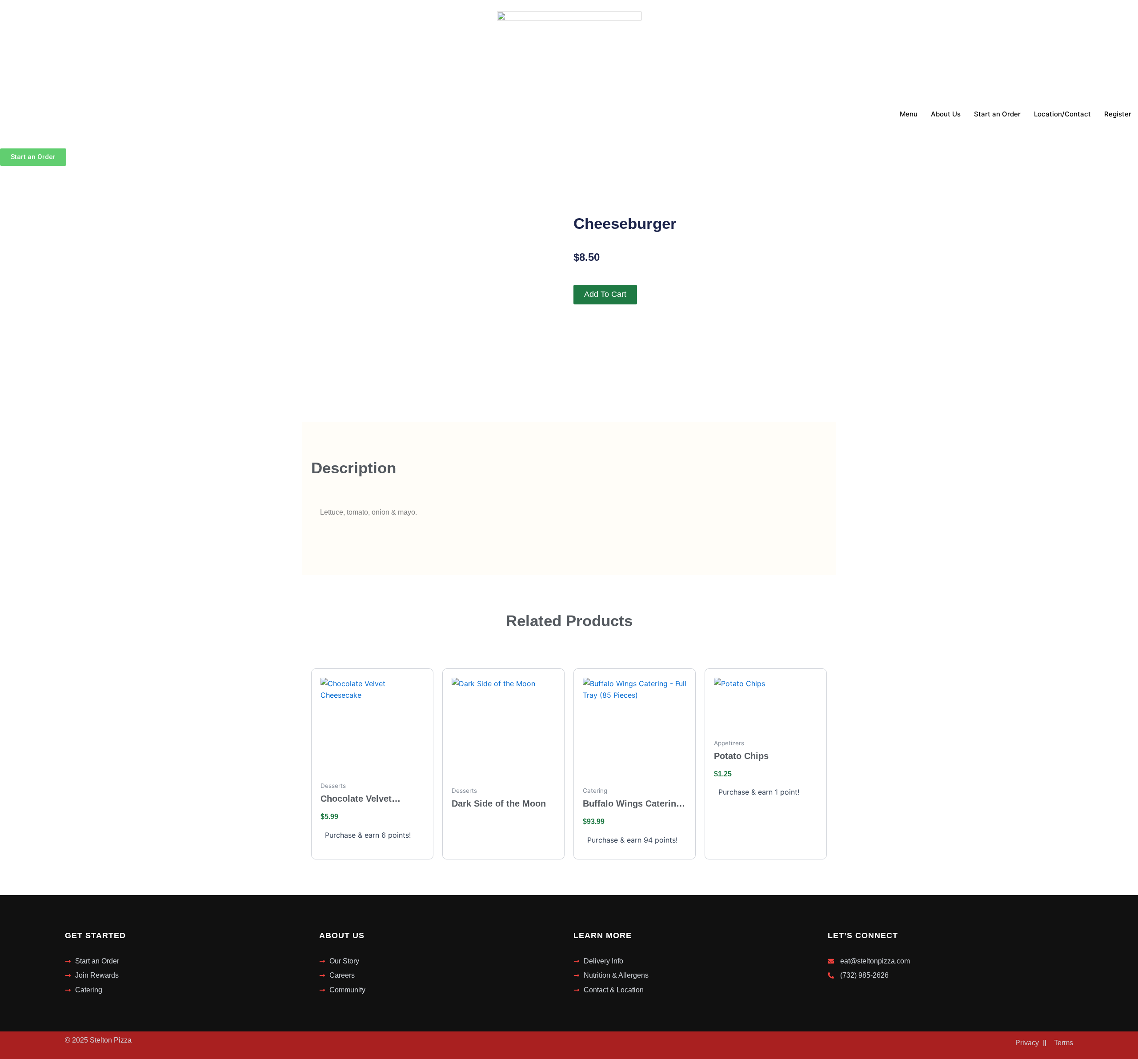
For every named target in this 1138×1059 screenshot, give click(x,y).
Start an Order (997, 114)
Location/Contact (1062, 114)
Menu (909, 114)
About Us (946, 114)
